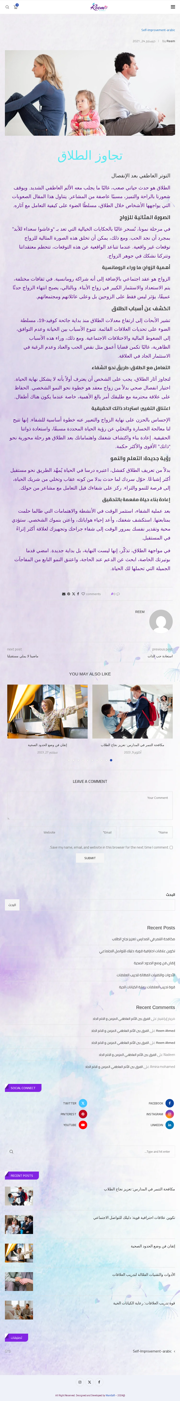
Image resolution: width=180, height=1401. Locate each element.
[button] (14, 723)
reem (171, 41)
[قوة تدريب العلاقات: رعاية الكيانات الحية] (19, 1310)
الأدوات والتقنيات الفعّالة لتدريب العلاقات (146, 975)
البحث (170, 894)
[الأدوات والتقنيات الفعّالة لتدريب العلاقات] (19, 1281)
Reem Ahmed (165, 1031)
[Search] (7, 7)
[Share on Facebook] (78, 594)
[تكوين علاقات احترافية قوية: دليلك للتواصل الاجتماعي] (19, 1224)
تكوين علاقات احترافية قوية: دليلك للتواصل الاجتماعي (137, 951)
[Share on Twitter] (73, 594)
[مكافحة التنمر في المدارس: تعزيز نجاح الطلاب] (132, 712)
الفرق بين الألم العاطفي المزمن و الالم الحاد (121, 1019)
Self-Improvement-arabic (88, 1351)
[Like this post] (83, 594)
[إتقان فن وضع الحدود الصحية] (47, 712)
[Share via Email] (63, 594)
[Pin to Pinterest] (68, 594)
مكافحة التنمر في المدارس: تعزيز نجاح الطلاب (132, 745)
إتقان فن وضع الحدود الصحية (47, 745)
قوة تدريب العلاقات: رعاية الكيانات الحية (147, 987)
